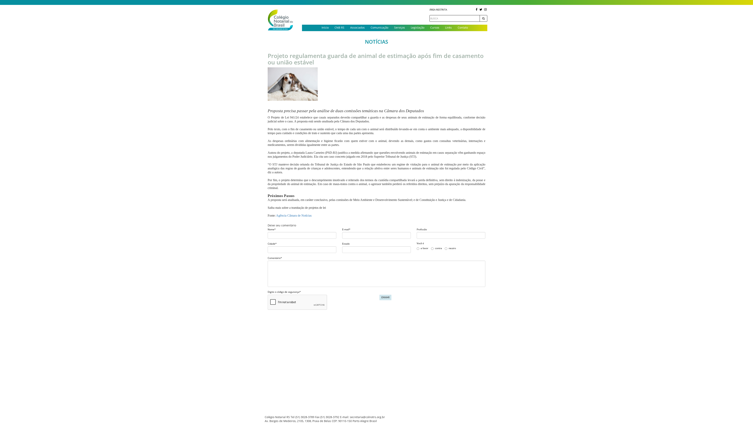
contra (438, 248)
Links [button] (448, 27)
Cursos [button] (434, 27)
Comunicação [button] (379, 27)
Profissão (422, 229)
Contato (463, 27)
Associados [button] (357, 27)
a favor (424, 248)
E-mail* (346, 229)
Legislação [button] (417, 27)
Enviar (385, 297)
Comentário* (275, 258)
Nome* (272, 229)
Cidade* (272, 243)
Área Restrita (438, 9)
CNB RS (339, 27)
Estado (346, 243)
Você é (420, 243)
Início (325, 27)
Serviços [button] (399, 27)
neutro (452, 248)
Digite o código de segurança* (284, 292)
